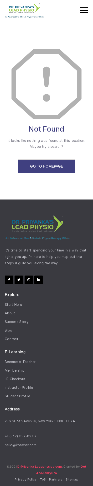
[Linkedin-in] (38, 280)
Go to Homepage (46, 166)
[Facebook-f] (9, 280)
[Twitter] (19, 280)
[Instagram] (29, 280)
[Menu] (68, 10)
